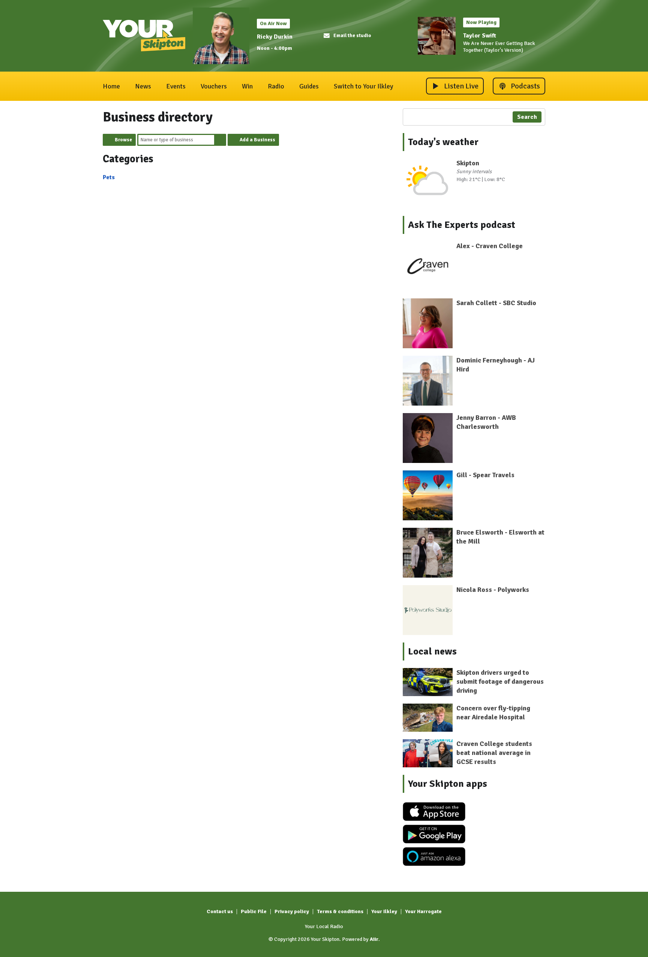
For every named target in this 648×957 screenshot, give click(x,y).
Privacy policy (291, 911)
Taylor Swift (479, 35)
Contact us (220, 911)
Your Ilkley (384, 911)
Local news (432, 651)
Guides (309, 86)
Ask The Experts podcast (461, 225)
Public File (254, 911)
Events (176, 86)
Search (220, 140)
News (143, 86)
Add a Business (257, 140)
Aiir (374, 939)
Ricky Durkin (274, 36)
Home (111, 86)
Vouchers (214, 86)
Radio (276, 86)
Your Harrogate (423, 911)
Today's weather (443, 142)
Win (247, 86)
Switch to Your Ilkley (363, 86)
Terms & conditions (340, 911)
